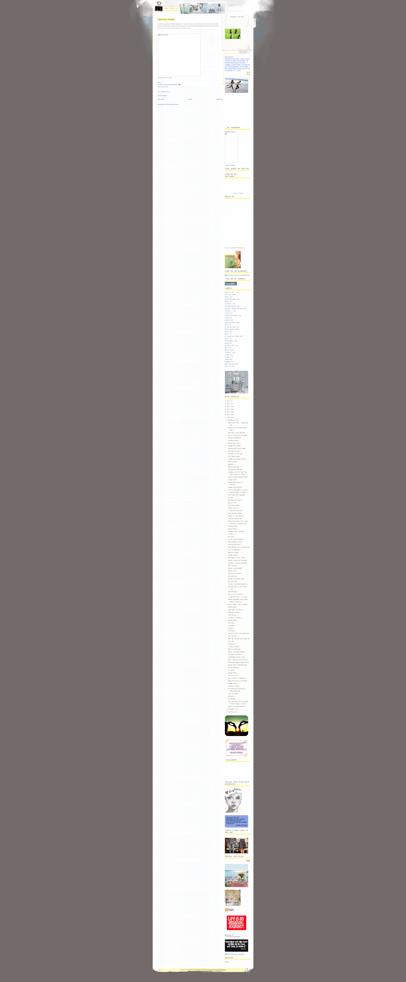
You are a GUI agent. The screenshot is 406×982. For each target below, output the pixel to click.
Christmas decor (233, 505)
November (231, 709)
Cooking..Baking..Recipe (233, 308)
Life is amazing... (234, 550)
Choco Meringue (233, 552)
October (231, 712)
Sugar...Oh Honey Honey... (237, 652)
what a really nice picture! (238, 660)
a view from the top (235, 510)
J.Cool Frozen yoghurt (236, 539)
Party (227, 338)
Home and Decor (230, 322)
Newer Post (160, 99)
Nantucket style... (234, 612)
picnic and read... (234, 443)
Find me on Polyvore (239, 193)
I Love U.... (232, 534)
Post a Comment (162, 95)
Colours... (231, 628)
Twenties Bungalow (234, 438)
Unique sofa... (233, 673)
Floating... (232, 631)
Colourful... (232, 644)
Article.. (228, 295)
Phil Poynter (232, 565)
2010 (228, 412)
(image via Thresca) (235, 487)
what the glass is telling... (238, 681)
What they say (230, 364)
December (231, 420)
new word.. (231, 696)
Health (227, 320)
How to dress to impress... (237, 678)
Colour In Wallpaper (235, 568)
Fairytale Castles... (235, 654)
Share (158, 82)
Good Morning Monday (235, 513)
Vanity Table (232, 480)
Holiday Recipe (233, 440)
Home (166, 9)
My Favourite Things (232, 336)
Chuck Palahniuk (233, 667)
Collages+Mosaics (231, 306)
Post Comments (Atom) (171, 104)
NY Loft (230, 497)
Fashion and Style (231, 315)
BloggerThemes (220, 969)
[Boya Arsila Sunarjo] (231, 163)
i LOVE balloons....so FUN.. (238, 597)
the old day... (233, 636)
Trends (227, 355)
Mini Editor (234, 247)
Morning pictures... (235, 544)
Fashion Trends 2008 (235, 518)
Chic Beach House (234, 456)
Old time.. (231, 623)
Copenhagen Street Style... (237, 657)
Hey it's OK (232, 503)
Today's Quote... (234, 508)
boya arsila (169, 77)
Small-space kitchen (235, 542)
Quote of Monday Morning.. (237, 706)
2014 (228, 401)
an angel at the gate (235, 454)
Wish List (228, 366)
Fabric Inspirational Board (237, 477)
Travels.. (228, 352)
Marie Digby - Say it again (237, 604)
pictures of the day (235, 469)
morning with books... (236, 500)
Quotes (227, 350)
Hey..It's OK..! (233, 675)
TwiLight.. (231, 625)
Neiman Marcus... (234, 683)
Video (227, 359)
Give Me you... (233, 615)
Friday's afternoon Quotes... (238, 584)
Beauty (227, 297)
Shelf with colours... (236, 573)
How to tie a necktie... (236, 594)
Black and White (230, 299)
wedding (227, 362)
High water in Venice (235, 610)
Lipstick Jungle (166, 19)
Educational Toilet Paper (237, 448)
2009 (228, 414)
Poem (226, 343)
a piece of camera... (235, 617)
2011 (228, 409)
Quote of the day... (235, 649)
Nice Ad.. (231, 641)
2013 (228, 404)
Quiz (226, 348)
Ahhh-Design (208, 969)
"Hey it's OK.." (230, 292)
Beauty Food (232, 571)
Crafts (227, 313)
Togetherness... (233, 591)
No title (231, 536)
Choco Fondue (232, 461)
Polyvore (242, 247)
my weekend (231, 699)
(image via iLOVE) (234, 446)
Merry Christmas (233, 467)
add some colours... (235, 451)
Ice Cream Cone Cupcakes (236, 495)
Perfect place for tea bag (237, 560)
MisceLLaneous (230, 329)
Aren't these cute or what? (237, 435)
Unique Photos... (234, 555)
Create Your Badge (230, 165)
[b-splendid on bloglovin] (233, 812)
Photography (229, 341)
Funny (227, 318)
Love (226, 325)
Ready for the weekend (236, 516)
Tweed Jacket (232, 607)
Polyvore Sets (164, 86)
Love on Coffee (233, 694)
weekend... (231, 464)
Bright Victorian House (236, 579)
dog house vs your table (236, 558)
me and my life (230, 327)
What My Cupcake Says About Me (239, 638)
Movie (227, 331)
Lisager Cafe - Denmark (236, 531)
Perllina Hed (232, 581)
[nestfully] (229, 935)
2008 (228, 417)
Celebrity (228, 304)
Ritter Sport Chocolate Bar (237, 665)
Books (227, 301)
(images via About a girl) (237, 459)
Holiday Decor (233, 526)
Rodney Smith (232, 620)
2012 (228, 406)
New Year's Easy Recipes (236, 433)
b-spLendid (188, 969)
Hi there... (232, 670)
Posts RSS (174, 9)
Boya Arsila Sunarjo (230, 131)
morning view (232, 576)
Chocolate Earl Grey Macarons (238, 633)
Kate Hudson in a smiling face (239, 547)
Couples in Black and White (237, 563)
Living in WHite (233, 646)
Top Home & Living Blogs (233, 936)
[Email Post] (179, 84)
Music (227, 334)
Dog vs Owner (232, 529)
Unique (227, 357)
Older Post (219, 99)
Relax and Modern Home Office (238, 662)
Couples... (228, 311)
